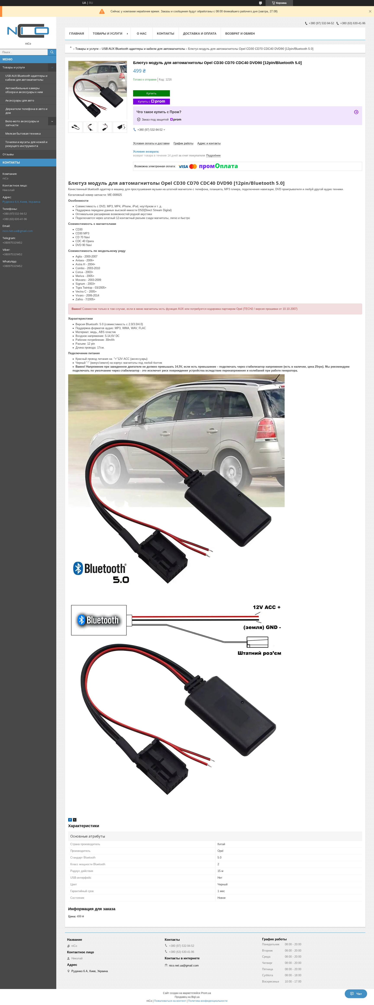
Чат (359, 993)
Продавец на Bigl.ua (187, 997)
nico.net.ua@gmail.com (18, 231)
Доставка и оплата (199, 33)
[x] (74, 820)
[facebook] (70, 820)
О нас (142, 33)
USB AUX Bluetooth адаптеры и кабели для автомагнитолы (26, 78)
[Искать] (52, 52)
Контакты (165, 33)
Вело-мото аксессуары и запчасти (22, 123)
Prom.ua (206, 993)
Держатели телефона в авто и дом (26, 111)
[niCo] (28, 31)
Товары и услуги (14, 67)
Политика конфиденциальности (207, 1000)
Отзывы (8, 154)
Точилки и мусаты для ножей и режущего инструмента (26, 144)
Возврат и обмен (240, 33)
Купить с (144, 101)
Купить (151, 93)
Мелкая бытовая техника (23, 133)
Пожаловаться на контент (170, 1000)
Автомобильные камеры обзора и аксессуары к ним (24, 90)
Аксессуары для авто (19, 100)
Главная (76, 33)
